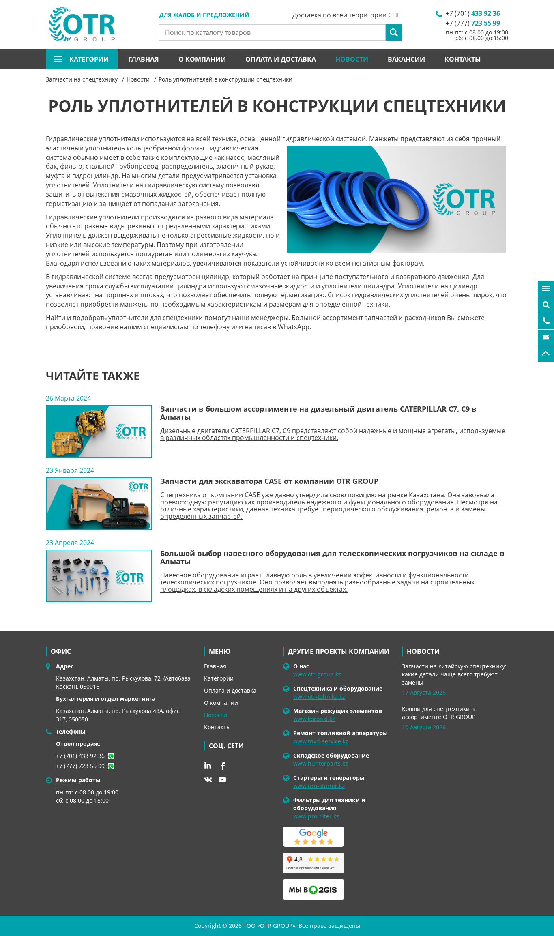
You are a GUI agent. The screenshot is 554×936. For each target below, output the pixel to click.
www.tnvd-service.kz (320, 741)
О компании (202, 59)
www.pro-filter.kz (316, 816)
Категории (219, 678)
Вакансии (406, 59)
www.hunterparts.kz (320, 763)
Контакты (462, 59)
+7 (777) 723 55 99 (80, 766)
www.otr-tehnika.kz (319, 696)
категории (89, 59)
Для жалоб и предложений (204, 15)
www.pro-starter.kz (319, 786)
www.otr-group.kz (317, 674)
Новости (351, 59)
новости (423, 651)
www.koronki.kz (314, 719)
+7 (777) (473, 23)
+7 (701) (473, 13)
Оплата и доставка (280, 59)
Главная (143, 59)
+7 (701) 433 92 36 (80, 756)
